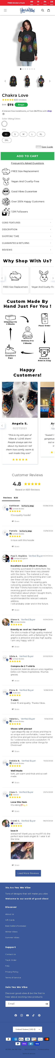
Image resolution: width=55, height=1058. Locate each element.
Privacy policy (43, 1049)
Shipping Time (10, 236)
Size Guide (47, 147)
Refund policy (30, 1049)
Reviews (7, 249)
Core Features (11, 222)
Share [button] (16, 521)
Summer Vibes (12, 937)
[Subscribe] (47, 1004)
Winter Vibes (11, 932)
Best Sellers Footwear (15, 926)
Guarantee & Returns (15, 243)
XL (41, 134)
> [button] (28, 873)
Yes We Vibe (16, 1049)
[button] (5, 10)
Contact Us (10, 954)
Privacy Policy (11, 972)
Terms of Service (13, 977)
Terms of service (28, 1054)
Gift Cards (10, 920)
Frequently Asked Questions (27, 163)
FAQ (7, 966)
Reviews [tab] (7, 498)
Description (9, 229)
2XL (7, 140)
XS (6, 134)
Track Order (11, 960)
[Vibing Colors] (4, 123)
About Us (9, 914)
